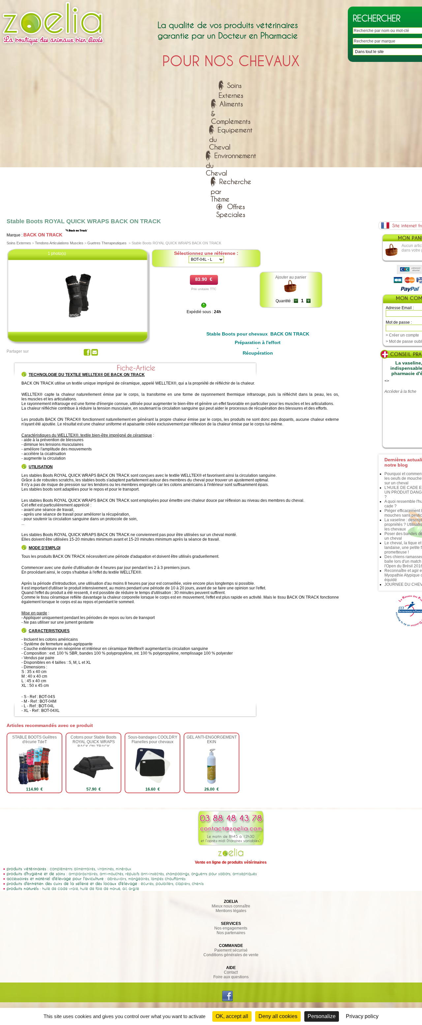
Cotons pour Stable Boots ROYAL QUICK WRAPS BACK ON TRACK (93, 742)
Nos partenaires (231, 933)
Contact (231, 972)
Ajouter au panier (290, 277)
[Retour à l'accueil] (53, 47)
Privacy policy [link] (362, 1016)
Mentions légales (231, 910)
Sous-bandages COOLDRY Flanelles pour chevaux (152, 739)
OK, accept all (232, 1016)
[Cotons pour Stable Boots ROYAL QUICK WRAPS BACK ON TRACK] (94, 783)
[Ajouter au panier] (290, 291)
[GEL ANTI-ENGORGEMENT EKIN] (211, 783)
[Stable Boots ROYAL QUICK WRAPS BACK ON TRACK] (78, 319)
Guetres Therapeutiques (107, 243)
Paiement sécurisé (231, 950)
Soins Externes (19, 243)
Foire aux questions (231, 977)
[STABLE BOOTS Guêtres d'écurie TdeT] (34, 783)
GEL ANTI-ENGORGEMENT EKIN (212, 739)
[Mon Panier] (392, 255)
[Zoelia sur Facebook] (227, 1000)
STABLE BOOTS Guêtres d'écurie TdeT (34, 739)
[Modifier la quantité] (296, 301)
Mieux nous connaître (231, 906)
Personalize (322, 1016)
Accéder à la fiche (400, 391)
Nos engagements (230, 928)
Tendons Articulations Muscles (59, 243)
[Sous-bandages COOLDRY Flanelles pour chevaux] (152, 783)
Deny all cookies (277, 1016)
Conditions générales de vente (230, 955)
